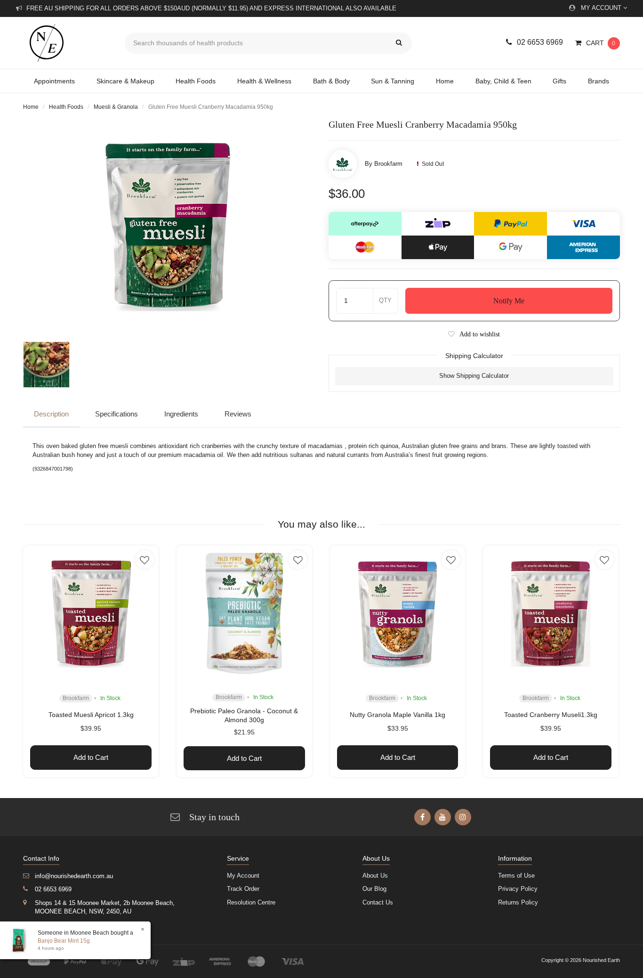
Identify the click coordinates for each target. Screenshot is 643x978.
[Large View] (56, 365)
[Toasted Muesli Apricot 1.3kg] (91, 613)
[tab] (53, 414)
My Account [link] (243, 875)
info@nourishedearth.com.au (74, 876)
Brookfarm (388, 163)
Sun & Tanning (392, 81)
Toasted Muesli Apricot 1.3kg (91, 714)
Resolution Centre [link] (251, 902)
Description (51, 414)
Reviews (238, 414)
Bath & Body (331, 81)
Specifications (116, 414)
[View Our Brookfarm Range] (343, 164)
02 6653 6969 (540, 42)
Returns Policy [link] (518, 902)
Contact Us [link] (377, 902)
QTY (385, 300)
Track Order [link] (243, 888)
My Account (602, 7)
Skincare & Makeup (125, 81)
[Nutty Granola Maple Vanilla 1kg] (398, 613)
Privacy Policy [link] (518, 888)
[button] (474, 334)
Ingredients (181, 414)
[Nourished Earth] (67, 43)
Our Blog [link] (374, 888)
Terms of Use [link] (516, 875)
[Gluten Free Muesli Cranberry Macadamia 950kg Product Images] (168, 225)
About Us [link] (375, 875)
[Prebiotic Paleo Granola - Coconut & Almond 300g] (244, 613)
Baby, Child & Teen (503, 81)
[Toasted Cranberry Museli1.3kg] (551, 613)
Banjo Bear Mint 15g (64, 940)
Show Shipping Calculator (474, 375)
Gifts (559, 81)
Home (445, 81)
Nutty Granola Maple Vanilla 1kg (397, 714)
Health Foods (196, 81)
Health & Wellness (264, 81)
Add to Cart (90, 757)
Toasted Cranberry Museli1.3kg (550, 714)
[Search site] (399, 43)
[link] (422, 817)
